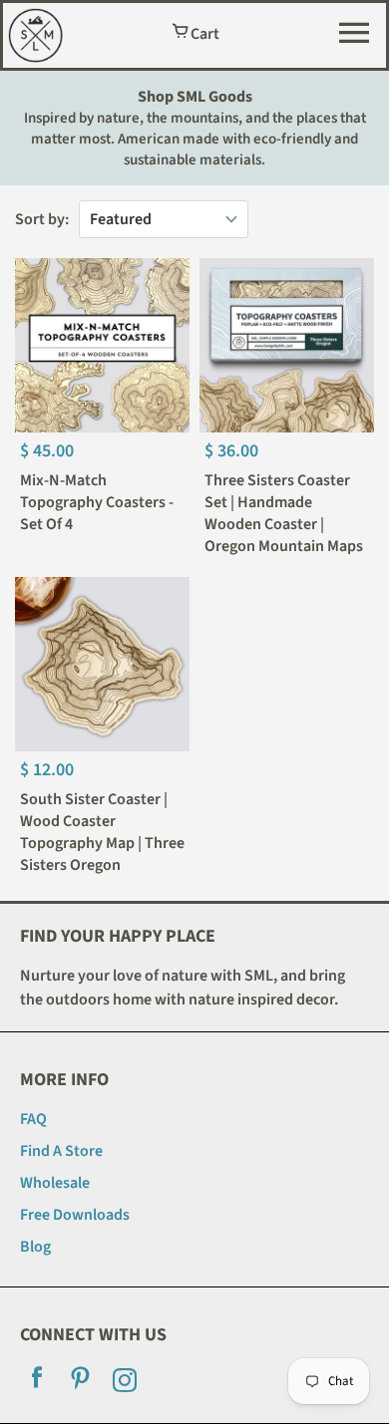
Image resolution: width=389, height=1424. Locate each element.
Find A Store (61, 1151)
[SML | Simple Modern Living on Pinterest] (81, 1382)
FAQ (33, 1119)
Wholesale (55, 1183)
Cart (203, 34)
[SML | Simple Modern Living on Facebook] (37, 1382)
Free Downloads (75, 1215)
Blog (35, 1247)
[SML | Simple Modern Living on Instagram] (125, 1382)
